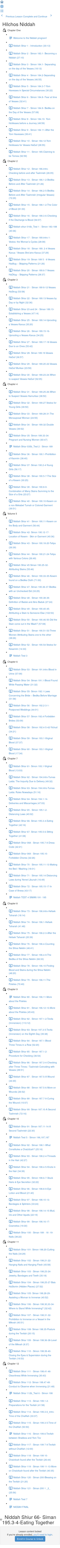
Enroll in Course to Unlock (30, 1538)
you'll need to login (42, 1534)
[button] (2, 2)
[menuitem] (2, 7)
